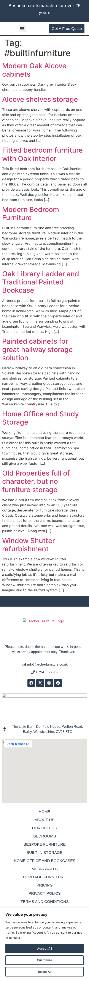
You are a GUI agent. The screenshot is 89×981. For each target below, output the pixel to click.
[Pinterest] (58, 683)
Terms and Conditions (45, 901)
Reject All (44, 971)
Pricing (45, 885)
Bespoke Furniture (45, 844)
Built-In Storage (44, 852)
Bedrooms (44, 836)
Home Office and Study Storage (40, 418)
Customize (44, 960)
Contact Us (44, 828)
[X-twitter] (40, 683)
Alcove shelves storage (40, 99)
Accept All (44, 948)
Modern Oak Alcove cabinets (34, 70)
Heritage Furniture (44, 877)
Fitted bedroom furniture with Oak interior (42, 154)
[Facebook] (31, 683)
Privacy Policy (45, 893)
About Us (44, 820)
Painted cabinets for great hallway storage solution (37, 349)
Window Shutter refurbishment (28, 544)
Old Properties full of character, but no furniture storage (36, 481)
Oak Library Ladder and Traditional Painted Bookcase (40, 282)
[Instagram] (49, 683)
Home (44, 812)
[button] (22, 28)
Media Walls (45, 869)
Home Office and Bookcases (44, 861)
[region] (44, 944)
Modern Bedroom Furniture (30, 213)
